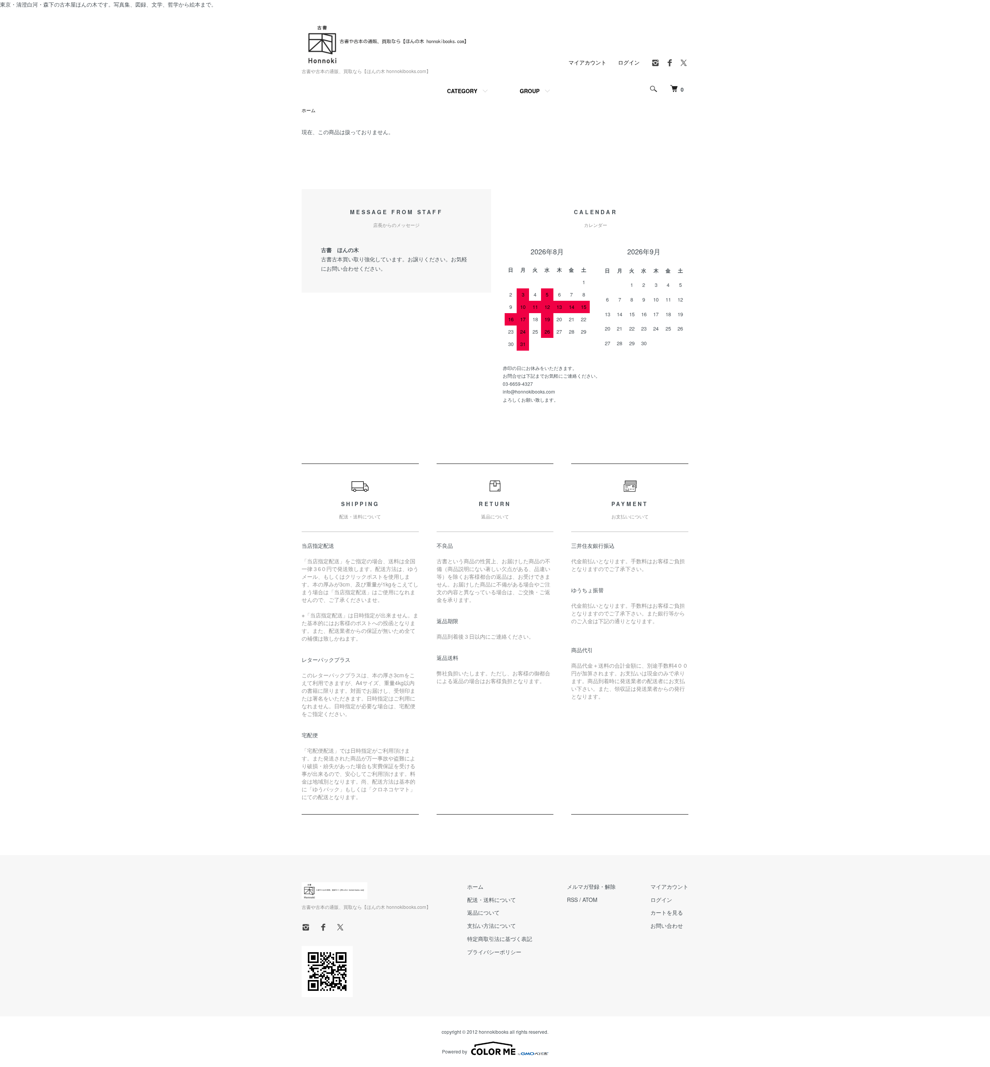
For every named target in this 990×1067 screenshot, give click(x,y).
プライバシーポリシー (494, 952)
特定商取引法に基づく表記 (499, 939)
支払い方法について (491, 925)
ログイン (629, 62)
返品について (483, 912)
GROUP (529, 91)
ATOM (589, 899)
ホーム (309, 110)
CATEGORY (462, 91)
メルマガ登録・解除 (591, 886)
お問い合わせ (666, 925)
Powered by (454, 1051)
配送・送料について (491, 899)
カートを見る (666, 912)
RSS (572, 899)
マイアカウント (587, 62)
